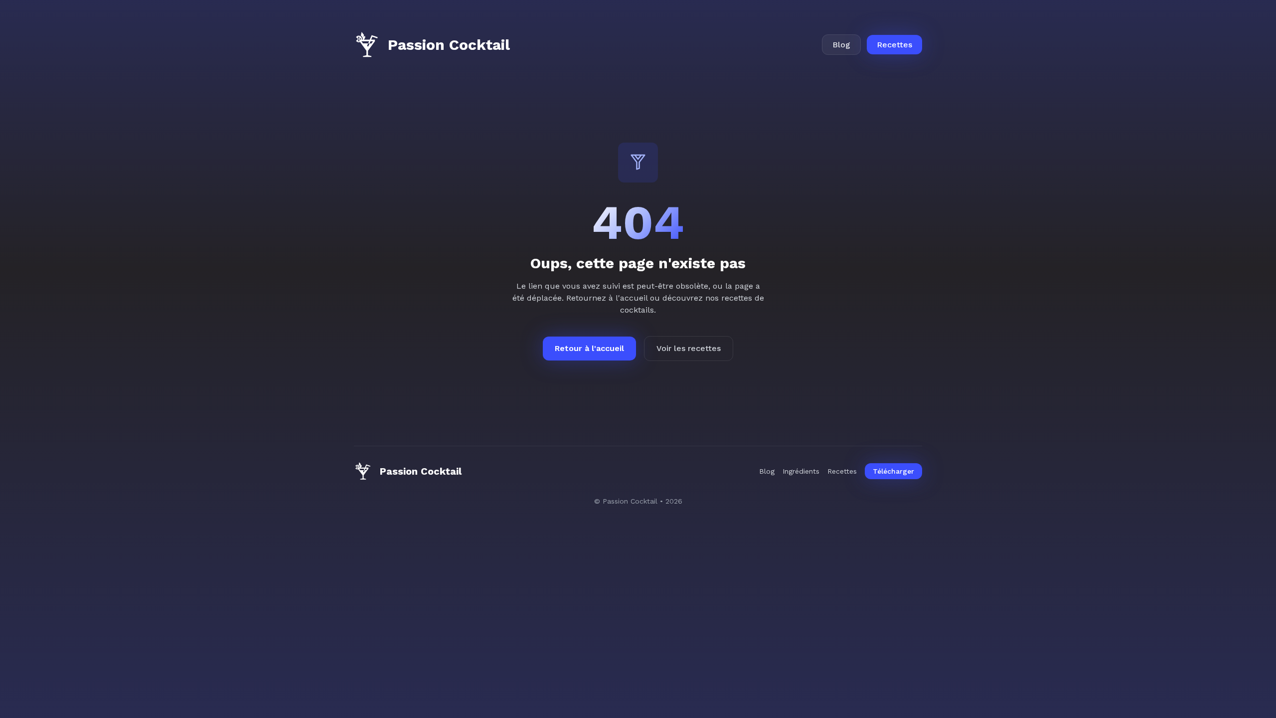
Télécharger (893, 471)
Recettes (894, 44)
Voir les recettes (688, 348)
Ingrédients (801, 471)
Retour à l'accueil (589, 348)
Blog (841, 44)
